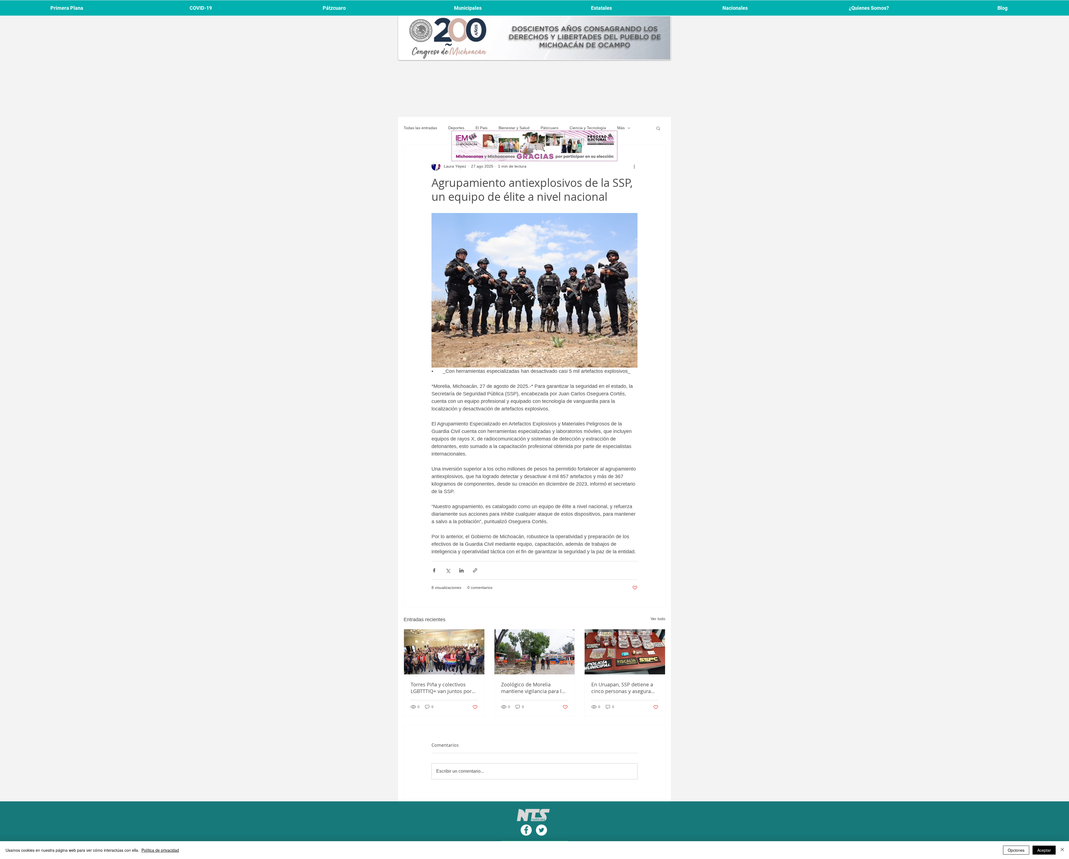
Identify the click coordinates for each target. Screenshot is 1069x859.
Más (621, 128)
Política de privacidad (160, 850)
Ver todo (658, 618)
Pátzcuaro (549, 128)
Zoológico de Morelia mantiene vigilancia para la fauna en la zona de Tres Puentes (532, 687)
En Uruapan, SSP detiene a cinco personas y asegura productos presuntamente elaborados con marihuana (623, 687)
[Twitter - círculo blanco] (541, 830)
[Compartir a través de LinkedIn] (461, 570)
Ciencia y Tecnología (588, 128)
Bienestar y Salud (514, 128)
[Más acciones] (634, 166)
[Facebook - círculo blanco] (526, 830)
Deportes (456, 128)
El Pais (481, 128)
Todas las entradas (420, 128)
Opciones (1016, 850)
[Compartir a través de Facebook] (434, 570)
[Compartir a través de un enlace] (475, 570)
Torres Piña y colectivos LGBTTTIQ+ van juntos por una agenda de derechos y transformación (441, 687)
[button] (658, 128)
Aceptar (1044, 850)
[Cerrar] (1062, 850)
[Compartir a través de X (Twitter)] (447, 570)
